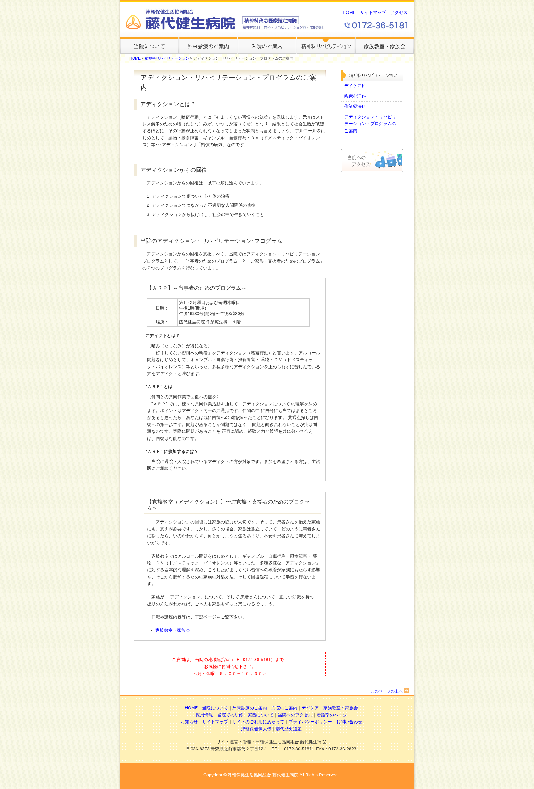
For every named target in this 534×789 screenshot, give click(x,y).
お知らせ (189, 721)
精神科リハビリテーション (167, 58)
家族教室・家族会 (172, 630)
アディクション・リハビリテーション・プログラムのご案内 (370, 124)
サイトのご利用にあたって (258, 721)
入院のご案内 (284, 708)
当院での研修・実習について (245, 715)
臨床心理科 (355, 96)
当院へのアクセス (295, 715)
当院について (215, 708)
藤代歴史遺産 (289, 729)
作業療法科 (355, 106)
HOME (349, 12)
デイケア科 (355, 85)
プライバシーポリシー (310, 721)
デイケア (310, 708)
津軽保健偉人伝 (256, 729)
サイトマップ (373, 12)
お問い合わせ (349, 721)
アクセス (399, 12)
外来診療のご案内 (249, 708)
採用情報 (204, 715)
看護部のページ (332, 715)
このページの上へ (387, 691)
